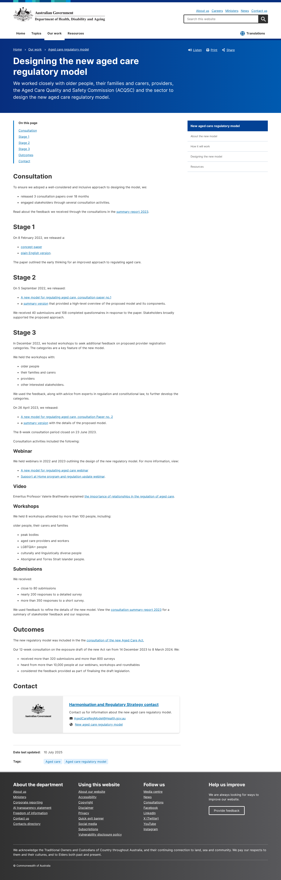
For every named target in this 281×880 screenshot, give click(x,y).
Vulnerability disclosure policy (100, 834)
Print (214, 50)
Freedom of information (30, 813)
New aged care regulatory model (99, 724)
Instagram (151, 829)
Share (231, 50)
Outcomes (26, 155)
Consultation (28, 130)
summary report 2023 (132, 212)
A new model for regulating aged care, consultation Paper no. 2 (67, 417)
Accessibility (87, 797)
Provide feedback (227, 810)
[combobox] (221, 19)
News (245, 11)
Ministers (231, 11)
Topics (36, 33)
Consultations (153, 802)
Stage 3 (24, 149)
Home (20, 33)
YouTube (150, 824)
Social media (87, 824)
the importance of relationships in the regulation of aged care (129, 496)
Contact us (259, 11)
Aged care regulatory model (68, 49)
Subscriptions (88, 829)
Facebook (151, 808)
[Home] (59, 14)
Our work (54, 33)
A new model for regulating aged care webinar (54, 470)
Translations (255, 33)
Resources (76, 33)
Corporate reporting (28, 802)
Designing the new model (206, 156)
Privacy (83, 813)
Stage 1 (24, 137)
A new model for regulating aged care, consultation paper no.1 (66, 297)
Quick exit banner (91, 818)
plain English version (35, 253)
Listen (197, 50)
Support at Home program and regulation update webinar (63, 476)
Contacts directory (27, 824)
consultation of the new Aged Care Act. (115, 640)
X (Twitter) (151, 818)
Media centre (153, 792)
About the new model (204, 136)
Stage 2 (24, 143)
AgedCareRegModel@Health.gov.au (100, 718)
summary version (36, 303)
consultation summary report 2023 (136, 610)
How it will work (200, 146)
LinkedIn (150, 813)
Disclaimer (85, 808)
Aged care (52, 761)
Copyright (85, 802)
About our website (91, 792)
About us (202, 11)
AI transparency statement (32, 808)
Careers (217, 11)
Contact (24, 161)
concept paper (31, 247)
